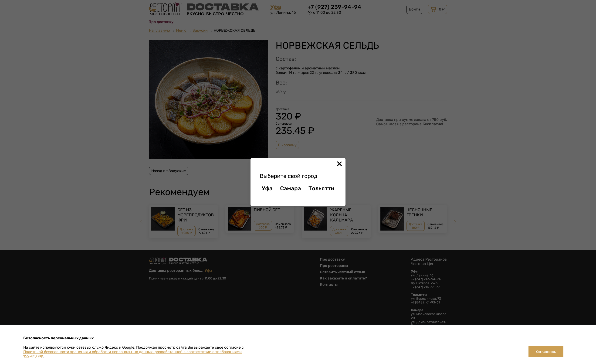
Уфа (267, 188)
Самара (290, 188)
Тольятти (321, 188)
